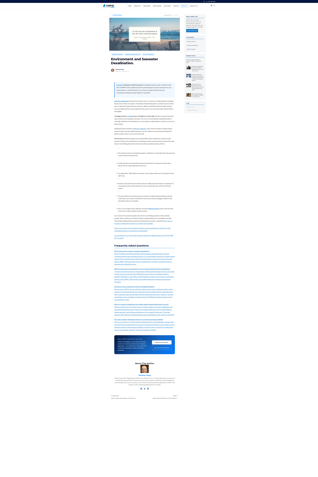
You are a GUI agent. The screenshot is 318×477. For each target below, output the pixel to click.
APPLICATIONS (157, 6)
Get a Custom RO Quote (161, 347)
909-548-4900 (211, 1)
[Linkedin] (148, 389)
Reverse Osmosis (117, 54)
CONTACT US (193, 6)
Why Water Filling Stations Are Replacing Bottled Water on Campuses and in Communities (198, 68)
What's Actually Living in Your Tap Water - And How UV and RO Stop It (197, 95)
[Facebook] (141, 389)
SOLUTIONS (167, 6)
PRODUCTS (137, 6)
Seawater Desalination (132, 54)
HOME (129, 6)
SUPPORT (176, 6)
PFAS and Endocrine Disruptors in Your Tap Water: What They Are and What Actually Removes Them (198, 87)
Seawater (119, 85)
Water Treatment (148, 54)
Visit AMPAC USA (192, 30)
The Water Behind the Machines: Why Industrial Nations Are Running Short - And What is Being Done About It (198, 77)
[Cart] (211, 6)
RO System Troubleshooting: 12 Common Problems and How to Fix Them (193, 61)
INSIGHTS (184, 6)
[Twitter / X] (144, 389)
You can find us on (119, 235)
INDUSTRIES (146, 6)
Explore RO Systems (161, 342)
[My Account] (204, 1)
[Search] (214, 6)
